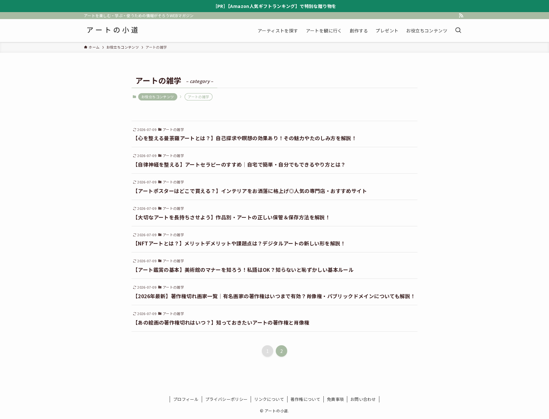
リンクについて (269, 399)
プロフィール (186, 399)
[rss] (461, 15)
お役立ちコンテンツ (157, 96)
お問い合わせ (363, 399)
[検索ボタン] (458, 30)
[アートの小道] (112, 30)
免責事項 (335, 399)
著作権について (305, 399)
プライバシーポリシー (226, 399)
